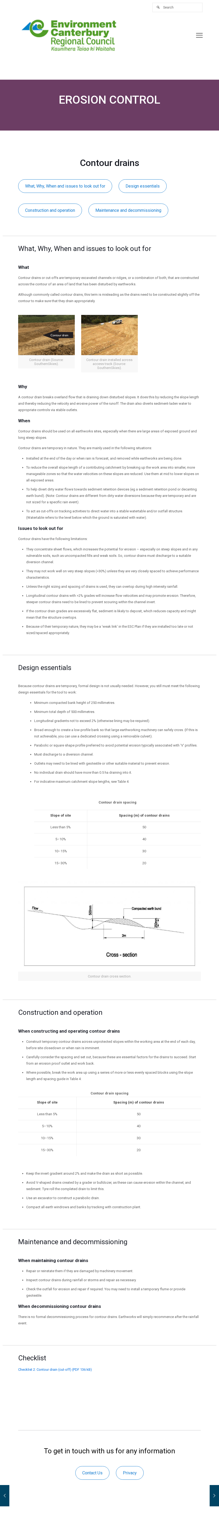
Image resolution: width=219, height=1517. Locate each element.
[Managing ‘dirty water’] (4, 1495)
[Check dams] (214, 1495)
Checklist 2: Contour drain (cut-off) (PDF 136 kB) (55, 1370)
